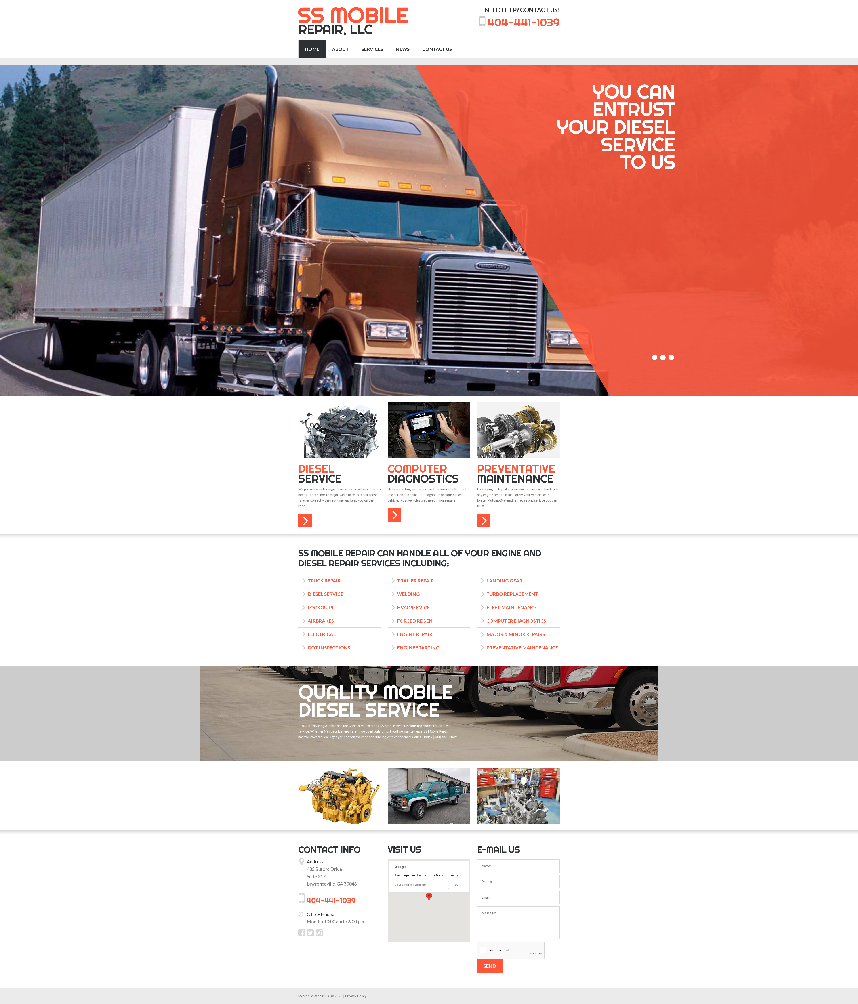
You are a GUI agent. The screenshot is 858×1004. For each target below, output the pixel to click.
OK (456, 885)
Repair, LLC (353, 20)
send (490, 966)
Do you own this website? (410, 884)
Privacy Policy (355, 996)
